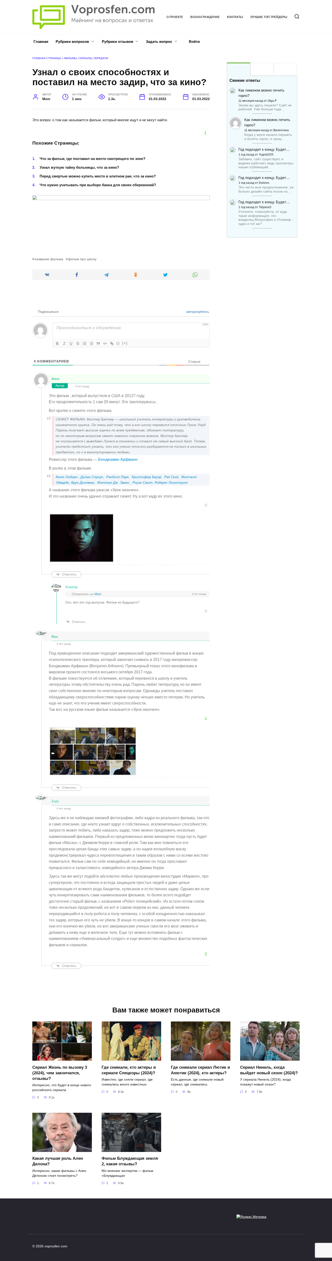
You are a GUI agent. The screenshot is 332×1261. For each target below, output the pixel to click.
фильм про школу (82, 259)
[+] (125, 343)
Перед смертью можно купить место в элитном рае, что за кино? (98, 176)
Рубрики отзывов (117, 41)
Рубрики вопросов (72, 41)
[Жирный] (57, 343)
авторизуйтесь (197, 312)
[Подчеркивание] (71, 343)
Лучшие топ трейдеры (268, 17)
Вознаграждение (205, 17)
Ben (55, 637)
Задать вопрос (159, 41)
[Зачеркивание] (77, 343)
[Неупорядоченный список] (91, 343)
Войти (194, 41)
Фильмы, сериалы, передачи (86, 58)
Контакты (235, 17)
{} (118, 343)
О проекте (174, 17)
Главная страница (46, 58)
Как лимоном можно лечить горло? (261, 93)
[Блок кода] (105, 343)
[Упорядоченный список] (84, 343)
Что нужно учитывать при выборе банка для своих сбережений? (98, 185)
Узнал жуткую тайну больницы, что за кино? (79, 167)
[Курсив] (64, 343)
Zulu (55, 801)
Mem (56, 379)
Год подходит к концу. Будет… (264, 149)
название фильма (49, 259)
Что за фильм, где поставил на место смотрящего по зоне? (92, 159)
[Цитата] (98, 343)
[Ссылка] (111, 343)
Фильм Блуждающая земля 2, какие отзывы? (130, 1161)
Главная (41, 41)
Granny (71, 587)
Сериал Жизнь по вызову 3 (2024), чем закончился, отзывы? (59, 1072)
